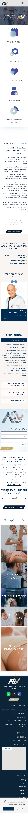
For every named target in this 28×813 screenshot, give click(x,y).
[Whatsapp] (8, 694)
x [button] (26, 798)
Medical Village (22, 143)
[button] (22, 3)
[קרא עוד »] (14, 308)
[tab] (14, 340)
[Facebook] (19, 694)
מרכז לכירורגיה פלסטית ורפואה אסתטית (14, 649)
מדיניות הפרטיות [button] (13, 804)
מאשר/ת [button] (8, 809)
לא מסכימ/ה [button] (20, 809)
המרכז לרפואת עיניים (14, 575)
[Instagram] (14, 694)
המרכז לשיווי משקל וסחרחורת (14, 597)
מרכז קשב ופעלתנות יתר (14, 616)
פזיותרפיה (14, 544)
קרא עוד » (5, 319)
